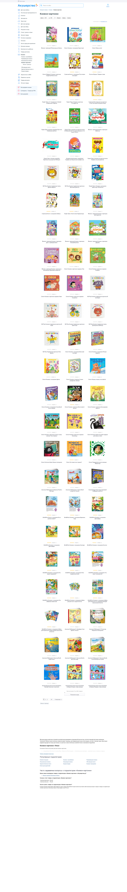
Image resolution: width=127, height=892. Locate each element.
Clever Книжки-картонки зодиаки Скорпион (74, 297)
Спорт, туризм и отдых (26, 32)
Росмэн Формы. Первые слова (97, 74)
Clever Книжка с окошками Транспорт (74, 48)
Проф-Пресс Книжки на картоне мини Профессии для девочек (98, 159)
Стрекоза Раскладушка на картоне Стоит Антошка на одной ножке (98, 102)
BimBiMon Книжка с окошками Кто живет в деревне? (52, 573)
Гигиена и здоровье (26, 38)
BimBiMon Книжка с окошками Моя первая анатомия (74, 573)
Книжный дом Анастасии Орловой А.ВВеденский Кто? (98, 490)
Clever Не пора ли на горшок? (74, 462)
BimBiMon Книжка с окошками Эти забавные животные (52, 601)
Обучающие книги (26, 67)
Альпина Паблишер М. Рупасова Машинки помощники (97, 630)
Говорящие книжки (68, 761)
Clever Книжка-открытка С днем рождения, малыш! (74, 380)
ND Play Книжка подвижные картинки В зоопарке (97, 297)
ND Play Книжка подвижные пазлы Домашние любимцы (97, 325)
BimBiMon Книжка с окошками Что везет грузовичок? (98, 573)
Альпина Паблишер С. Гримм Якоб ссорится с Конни (75, 490)
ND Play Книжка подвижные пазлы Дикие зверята (52, 186)
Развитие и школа (25, 77)
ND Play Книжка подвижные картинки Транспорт (74, 325)
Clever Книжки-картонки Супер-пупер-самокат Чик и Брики (51, 435)
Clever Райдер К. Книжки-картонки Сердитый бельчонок (51, 75)
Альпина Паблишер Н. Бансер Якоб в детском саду (74, 658)
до (49, 17)
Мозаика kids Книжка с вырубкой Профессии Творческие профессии (74, 159)
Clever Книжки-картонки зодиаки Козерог (97, 269)
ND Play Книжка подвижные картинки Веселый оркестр (74, 186)
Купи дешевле (24, 94)
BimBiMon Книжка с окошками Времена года (74, 518)
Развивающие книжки (27, 58)
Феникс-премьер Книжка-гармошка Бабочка (97, 130)
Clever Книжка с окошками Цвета (51, 379)
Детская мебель (25, 10)
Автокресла (24, 18)
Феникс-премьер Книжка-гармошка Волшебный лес (74, 242)
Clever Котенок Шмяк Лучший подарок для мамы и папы (97, 435)
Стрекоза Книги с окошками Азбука (51, 213)
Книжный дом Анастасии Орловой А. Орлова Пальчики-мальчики (51, 686)
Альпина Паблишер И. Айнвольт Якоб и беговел (51, 490)
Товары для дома (25, 80)
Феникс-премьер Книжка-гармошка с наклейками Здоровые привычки (52, 269)
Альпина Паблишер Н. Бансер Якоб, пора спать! (51, 658)
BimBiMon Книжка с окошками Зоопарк (74, 545)
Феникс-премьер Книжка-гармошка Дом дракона (97, 214)
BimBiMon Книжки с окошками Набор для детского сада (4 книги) (74, 601)
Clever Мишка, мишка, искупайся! (97, 379)
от (43, 17)
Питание (23, 40)
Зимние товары (25, 35)
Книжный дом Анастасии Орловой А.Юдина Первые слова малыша (98, 686)
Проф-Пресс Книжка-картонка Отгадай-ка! (75, 102)
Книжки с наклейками (26, 56)
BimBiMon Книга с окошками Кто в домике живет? (52, 518)
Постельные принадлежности (29, 12)
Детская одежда (25, 24)
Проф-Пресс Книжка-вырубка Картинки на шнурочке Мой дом (51, 159)
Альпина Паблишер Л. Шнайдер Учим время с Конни (74, 630)
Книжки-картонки (26, 62)
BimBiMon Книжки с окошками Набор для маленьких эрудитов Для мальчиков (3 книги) (51, 630)
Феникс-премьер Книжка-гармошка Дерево (97, 242)
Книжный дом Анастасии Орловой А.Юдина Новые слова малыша (75, 686)
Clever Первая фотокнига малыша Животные (97, 463)
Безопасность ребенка (27, 49)
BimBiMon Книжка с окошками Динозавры (98, 518)
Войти (107, 6)
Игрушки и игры (25, 29)
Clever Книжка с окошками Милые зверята (97, 352)
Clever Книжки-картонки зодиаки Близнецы (74, 435)
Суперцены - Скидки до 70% (28, 90)
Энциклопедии (25, 71)
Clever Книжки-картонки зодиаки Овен (51, 296)
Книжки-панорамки (91, 763)
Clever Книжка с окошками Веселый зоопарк (74, 352)
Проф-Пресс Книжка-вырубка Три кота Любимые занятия (51, 130)
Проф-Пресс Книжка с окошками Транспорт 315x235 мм (97, 186)
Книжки (23, 54)
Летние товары (25, 83)
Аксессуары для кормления (28, 43)
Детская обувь (25, 26)
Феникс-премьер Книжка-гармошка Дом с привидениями (51, 242)
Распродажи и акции (26, 87)
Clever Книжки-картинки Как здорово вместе (98, 407)
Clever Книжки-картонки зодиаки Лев (74, 269)
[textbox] (62, 5)
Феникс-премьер (27, 64)
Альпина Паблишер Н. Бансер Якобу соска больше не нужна (97, 658)
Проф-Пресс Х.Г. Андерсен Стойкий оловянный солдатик (51, 102)
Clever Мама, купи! (97, 48)
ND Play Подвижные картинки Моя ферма (52, 352)
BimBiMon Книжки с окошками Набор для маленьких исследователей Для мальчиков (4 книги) (97, 601)
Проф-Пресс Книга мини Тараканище (74, 213)
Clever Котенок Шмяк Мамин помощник (51, 462)
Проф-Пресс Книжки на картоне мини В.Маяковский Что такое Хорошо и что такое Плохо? (75, 131)
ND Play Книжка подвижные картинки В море (51, 325)
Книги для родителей (45, 765)
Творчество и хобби (26, 74)
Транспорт (23, 21)
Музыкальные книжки (26, 60)
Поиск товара (41, 5)
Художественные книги (27, 69)
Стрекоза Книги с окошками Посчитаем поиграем (74, 75)
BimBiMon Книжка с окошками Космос (97, 545)
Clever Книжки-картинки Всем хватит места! (75, 407)
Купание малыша (25, 46)
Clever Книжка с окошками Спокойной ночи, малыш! (52, 407)
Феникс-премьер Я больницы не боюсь (51, 48)
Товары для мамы (25, 51)
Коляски (23, 15)
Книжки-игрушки (44, 759)
